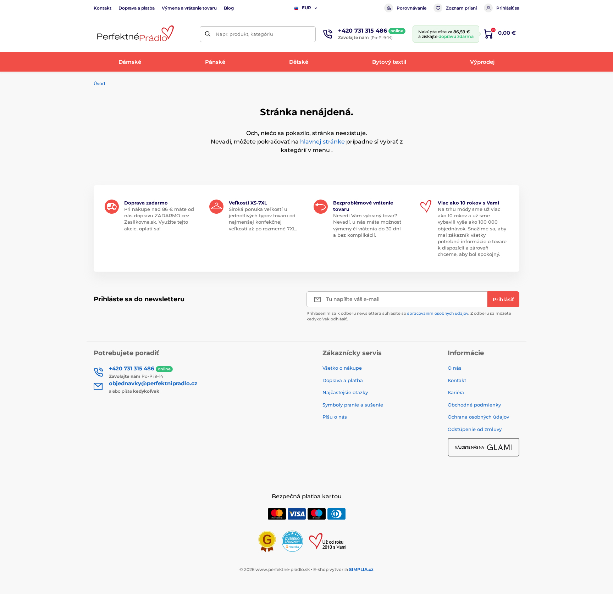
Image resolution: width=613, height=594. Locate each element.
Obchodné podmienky (474, 405)
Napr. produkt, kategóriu (244, 34)
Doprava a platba (136, 8)
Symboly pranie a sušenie (352, 405)
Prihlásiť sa (507, 8)
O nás (455, 368)
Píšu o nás (334, 417)
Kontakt (102, 8)
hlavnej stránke (322, 141)
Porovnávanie (411, 8)
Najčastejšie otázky (345, 392)
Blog (229, 8)
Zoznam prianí (461, 8)
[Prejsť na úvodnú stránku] (134, 34)
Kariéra (456, 392)
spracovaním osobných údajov (437, 313)
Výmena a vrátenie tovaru (189, 8)
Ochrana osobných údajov (478, 417)
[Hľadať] (208, 34)
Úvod (99, 83)
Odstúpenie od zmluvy (475, 429)
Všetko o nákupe (342, 368)
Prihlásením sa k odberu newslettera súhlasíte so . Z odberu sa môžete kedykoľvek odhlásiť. (408, 316)
